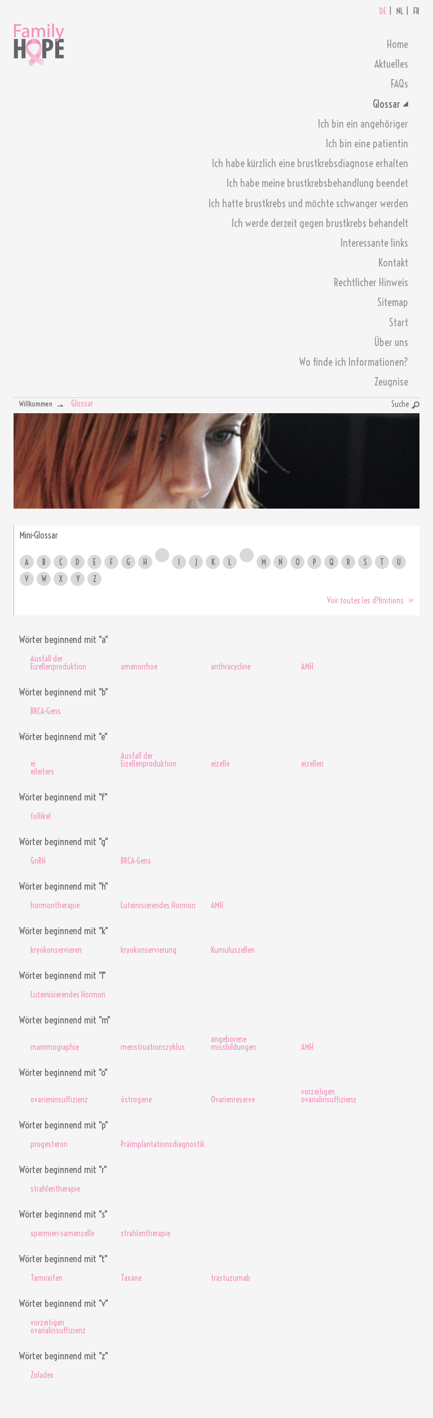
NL (399, 11)
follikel (40, 816)
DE (382, 11)
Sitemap (392, 302)
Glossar (386, 104)
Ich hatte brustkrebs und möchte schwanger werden (308, 203)
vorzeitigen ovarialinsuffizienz (328, 1096)
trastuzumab (230, 1278)
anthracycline (230, 667)
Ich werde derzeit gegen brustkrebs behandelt (320, 223)
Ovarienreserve (233, 1100)
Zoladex (42, 1375)
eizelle (220, 764)
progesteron (49, 1144)
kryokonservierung (148, 950)
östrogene (136, 1100)
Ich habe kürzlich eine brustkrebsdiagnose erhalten (310, 163)
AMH (307, 667)
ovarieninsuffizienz (59, 1100)
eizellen (312, 764)
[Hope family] (39, 42)
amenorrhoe (139, 667)
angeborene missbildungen (233, 1043)
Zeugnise (391, 381)
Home (397, 44)
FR (416, 11)
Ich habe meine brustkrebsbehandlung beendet (317, 183)
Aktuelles (391, 64)
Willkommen (35, 403)
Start (398, 322)
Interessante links (374, 243)
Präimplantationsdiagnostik (160, 1144)
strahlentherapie (55, 1189)
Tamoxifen (46, 1278)
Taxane (131, 1278)
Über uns (391, 342)
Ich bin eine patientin (367, 143)
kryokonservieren (56, 950)
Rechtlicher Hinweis (371, 282)
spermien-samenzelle (62, 1233)
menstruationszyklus (153, 1047)
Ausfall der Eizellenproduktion (58, 663)
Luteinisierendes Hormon (158, 905)
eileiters (42, 772)
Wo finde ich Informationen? (353, 362)
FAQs (399, 83)
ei (33, 764)
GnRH (38, 861)
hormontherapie (54, 905)
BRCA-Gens (45, 711)
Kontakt (393, 262)
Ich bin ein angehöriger (363, 123)
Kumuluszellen (233, 950)
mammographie (54, 1047)
